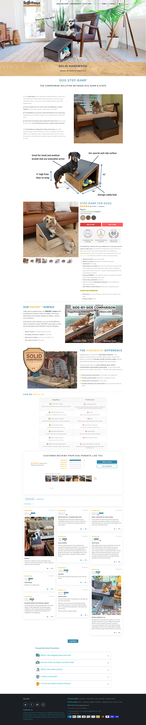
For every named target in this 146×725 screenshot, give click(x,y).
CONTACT (115, 702)
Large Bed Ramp (75, 4)
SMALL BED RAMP (100, 699)
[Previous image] (26, 232)
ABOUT (80, 702)
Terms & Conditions (81, 708)
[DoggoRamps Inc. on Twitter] (26, 704)
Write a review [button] (107, 462)
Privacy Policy (71, 708)
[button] (85, 206)
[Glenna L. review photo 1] (39, 536)
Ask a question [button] (107, 466)
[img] (28, 510)
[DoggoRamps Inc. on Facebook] (32, 704)
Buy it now (112, 224)
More (104, 4)
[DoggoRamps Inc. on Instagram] (43, 704)
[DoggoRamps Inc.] (31, 4)
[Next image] (75, 232)
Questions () (40, 499)
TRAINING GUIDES (107, 702)
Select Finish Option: (85, 213)
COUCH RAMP (87, 4)
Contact (112, 4)
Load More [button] (73, 641)
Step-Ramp (97, 4)
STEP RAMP (82, 699)
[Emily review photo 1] (106, 595)
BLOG (120, 702)
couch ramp (83, 255)
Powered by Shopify (73, 713)
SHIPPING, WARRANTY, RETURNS (92, 702)
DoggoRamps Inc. (77, 711)
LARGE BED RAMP (110, 699)
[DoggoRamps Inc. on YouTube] (38, 704)
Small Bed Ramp (62, 4)
